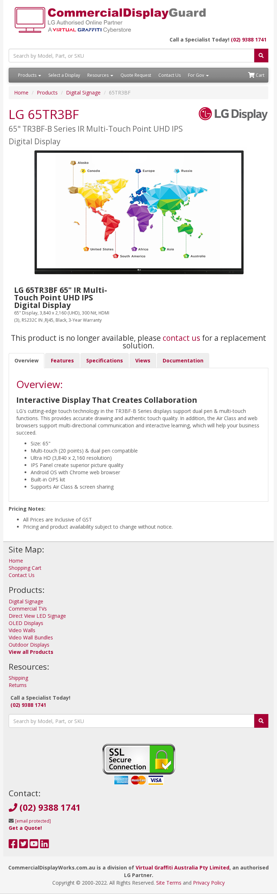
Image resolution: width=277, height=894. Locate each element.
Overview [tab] (26, 360)
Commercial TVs (28, 608)
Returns (18, 685)
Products (28, 75)
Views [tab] (142, 360)
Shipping (18, 677)
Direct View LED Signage (37, 615)
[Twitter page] (23, 845)
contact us (181, 338)
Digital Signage (83, 92)
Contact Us (169, 75)
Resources (98, 75)
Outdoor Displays (29, 644)
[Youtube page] (34, 845)
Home (21, 92)
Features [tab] (62, 360)
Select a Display (64, 75)
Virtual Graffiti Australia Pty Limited (182, 867)
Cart (259, 75)
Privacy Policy (209, 882)
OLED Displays (26, 623)
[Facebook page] (13, 845)
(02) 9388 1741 (249, 39)
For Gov (196, 75)
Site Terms (168, 882)
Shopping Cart (25, 567)
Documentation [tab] (183, 360)
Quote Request (135, 75)
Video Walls (22, 630)
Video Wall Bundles (31, 637)
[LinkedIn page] (44, 845)
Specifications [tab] (104, 360)
